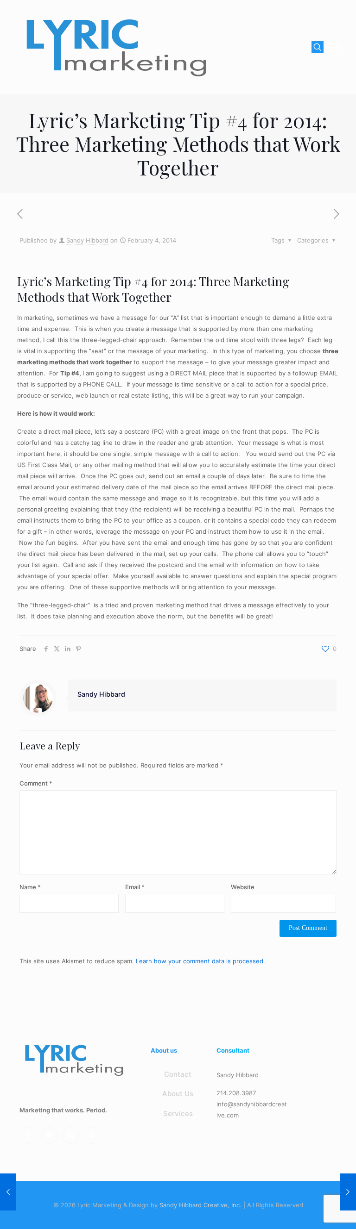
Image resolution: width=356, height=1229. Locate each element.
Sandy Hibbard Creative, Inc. (200, 1205)
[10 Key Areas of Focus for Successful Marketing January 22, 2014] (8, 1191)
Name (30, 887)
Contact (177, 1074)
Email (135, 887)
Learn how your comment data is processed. (200, 961)
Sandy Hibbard (87, 240)
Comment (35, 783)
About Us (177, 1093)
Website (242, 887)
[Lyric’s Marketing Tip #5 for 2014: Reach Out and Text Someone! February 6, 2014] (348, 1191)
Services (178, 1113)
